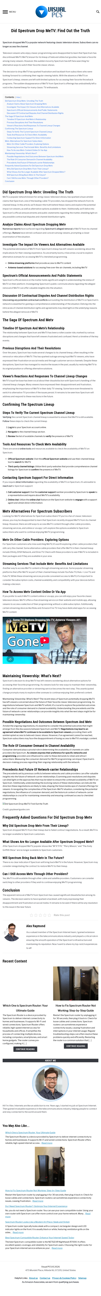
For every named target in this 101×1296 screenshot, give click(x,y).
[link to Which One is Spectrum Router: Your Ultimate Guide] (25, 983)
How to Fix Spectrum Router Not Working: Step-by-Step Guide (35, 1190)
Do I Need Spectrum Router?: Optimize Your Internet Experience (36, 1206)
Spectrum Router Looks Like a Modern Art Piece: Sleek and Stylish (37, 1222)
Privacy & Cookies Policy (64, 1278)
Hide (18, 97)
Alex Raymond (35, 926)
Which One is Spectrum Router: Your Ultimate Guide (30, 1132)
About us (33, 1278)
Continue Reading (25, 1049)
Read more (47, 1143)
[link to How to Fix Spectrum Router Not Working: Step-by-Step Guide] (75, 983)
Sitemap (82, 1278)
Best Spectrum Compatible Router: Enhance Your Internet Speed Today (39, 1237)
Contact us (45, 1278)
